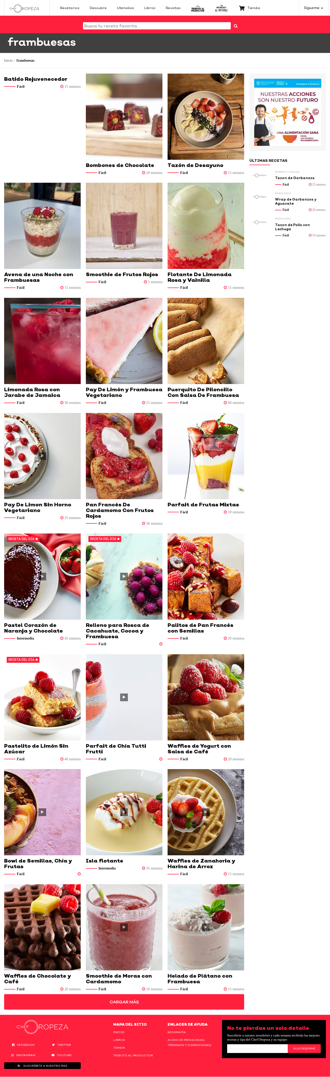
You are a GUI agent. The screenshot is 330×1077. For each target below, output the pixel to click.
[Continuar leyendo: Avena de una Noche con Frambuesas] (42, 226)
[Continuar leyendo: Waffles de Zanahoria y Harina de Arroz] (206, 812)
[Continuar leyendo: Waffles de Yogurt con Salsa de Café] (206, 697)
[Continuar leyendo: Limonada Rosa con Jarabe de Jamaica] (42, 341)
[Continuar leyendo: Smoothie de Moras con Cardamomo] (124, 927)
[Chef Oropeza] (24, 7)
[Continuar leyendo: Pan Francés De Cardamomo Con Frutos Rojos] (124, 456)
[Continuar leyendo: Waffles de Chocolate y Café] (42, 927)
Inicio (8, 60)
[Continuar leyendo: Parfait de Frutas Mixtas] (206, 456)
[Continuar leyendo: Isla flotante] (124, 812)
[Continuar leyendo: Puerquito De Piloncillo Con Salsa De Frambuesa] (206, 341)
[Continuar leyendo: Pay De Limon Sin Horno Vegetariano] (42, 456)
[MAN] (222, 7)
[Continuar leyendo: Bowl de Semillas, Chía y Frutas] (42, 812)
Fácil (20, 87)
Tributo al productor (133, 1055)
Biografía (177, 1032)
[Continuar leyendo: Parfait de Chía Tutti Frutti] (124, 697)
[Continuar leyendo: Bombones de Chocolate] (124, 117)
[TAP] (198, 7)
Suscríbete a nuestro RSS (44, 1065)
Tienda (119, 1047)
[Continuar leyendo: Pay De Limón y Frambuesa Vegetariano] (124, 341)
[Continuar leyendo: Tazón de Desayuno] (206, 117)
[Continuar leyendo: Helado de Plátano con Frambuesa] (206, 927)
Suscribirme (304, 1048)
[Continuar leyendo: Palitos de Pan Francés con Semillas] (206, 576)
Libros (119, 1040)
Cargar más (124, 1001)
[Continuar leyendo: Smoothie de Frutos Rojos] (124, 226)
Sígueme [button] (312, 7)
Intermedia (25, 638)
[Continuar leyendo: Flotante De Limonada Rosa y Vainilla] (206, 226)
